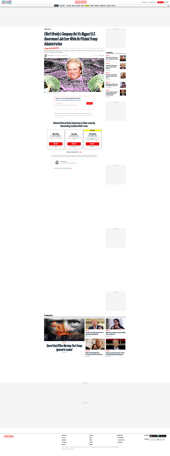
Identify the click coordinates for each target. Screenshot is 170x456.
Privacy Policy (75, 105)
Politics (87, 5)
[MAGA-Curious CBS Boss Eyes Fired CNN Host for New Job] (123, 87)
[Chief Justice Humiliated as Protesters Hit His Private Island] (123, 78)
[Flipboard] (163, 440)
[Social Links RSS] (161, 440)
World (90, 440)
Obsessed (78, 5)
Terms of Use (69, 105)
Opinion (91, 5)
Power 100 (96, 5)
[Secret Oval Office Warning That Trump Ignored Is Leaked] (123, 60)
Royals (82, 5)
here (71, 168)
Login (80, 152)
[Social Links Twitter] (153, 440)
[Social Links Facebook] (150, 440)
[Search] (168, 5)
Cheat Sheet (62, 5)
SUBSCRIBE (160, 2)
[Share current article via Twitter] (97, 55)
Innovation (102, 5)
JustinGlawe (63, 163)
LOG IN (166, 2)
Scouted (113, 5)
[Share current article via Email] (100, 55)
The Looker (68, 5)
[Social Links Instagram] (155, 440)
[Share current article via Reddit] (103, 55)
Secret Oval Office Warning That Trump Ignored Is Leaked (64, 348)
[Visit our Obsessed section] (11, 2)
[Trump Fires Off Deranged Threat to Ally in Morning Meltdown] (123, 68)
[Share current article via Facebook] (94, 55)
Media (73, 5)
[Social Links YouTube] (158, 440)
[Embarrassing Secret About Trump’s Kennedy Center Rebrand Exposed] (123, 95)
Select (55, 144)
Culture (91, 442)
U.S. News (108, 5)
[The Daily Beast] (81, 2)
